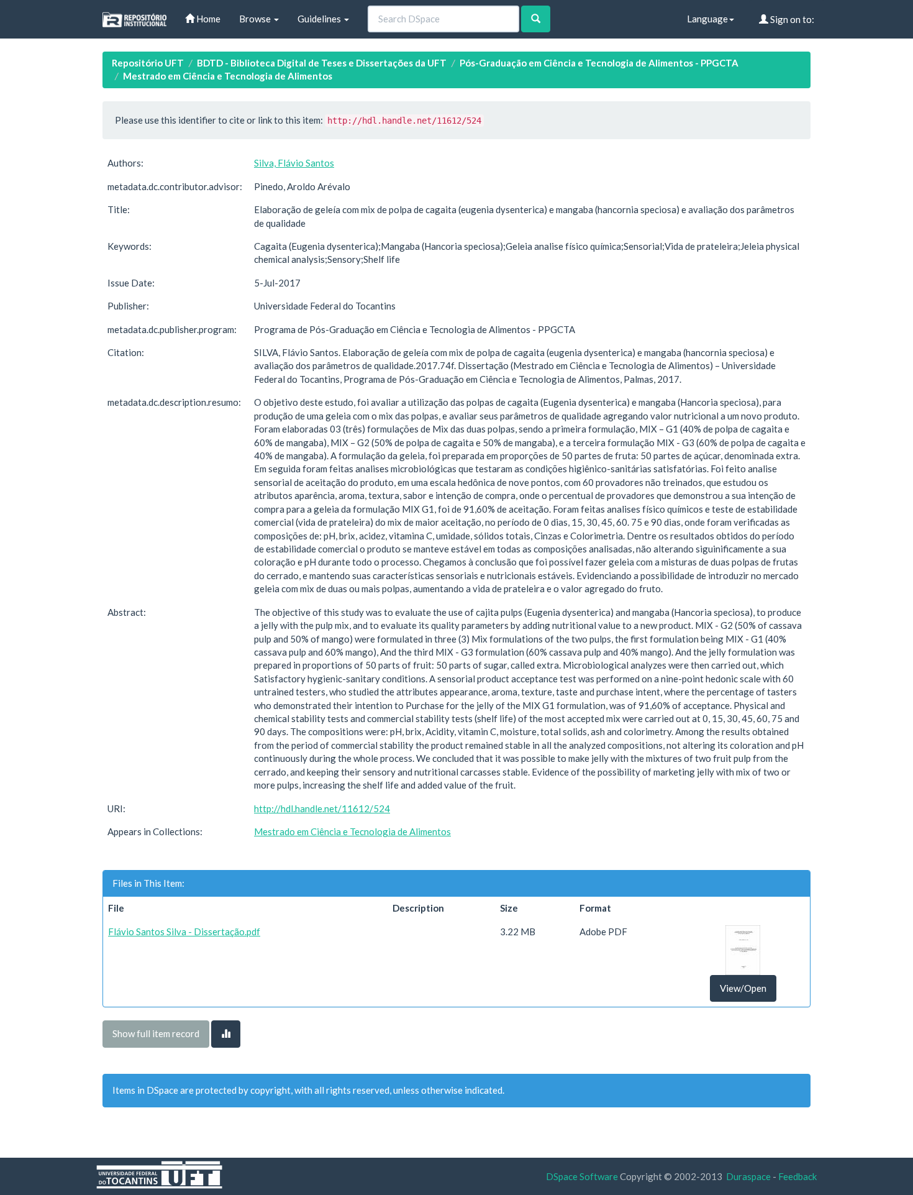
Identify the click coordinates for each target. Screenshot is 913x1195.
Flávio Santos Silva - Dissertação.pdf (184, 931)
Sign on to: (791, 19)
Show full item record (155, 1033)
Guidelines (320, 18)
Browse (256, 18)
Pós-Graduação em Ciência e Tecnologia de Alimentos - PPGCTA (599, 62)
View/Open (743, 988)
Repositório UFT (148, 62)
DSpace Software (582, 1176)
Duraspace (748, 1176)
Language (707, 18)
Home (207, 18)
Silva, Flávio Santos (294, 162)
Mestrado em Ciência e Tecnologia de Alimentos (227, 75)
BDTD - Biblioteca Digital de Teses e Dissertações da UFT (322, 62)
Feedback (797, 1176)
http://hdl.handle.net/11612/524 (322, 808)
